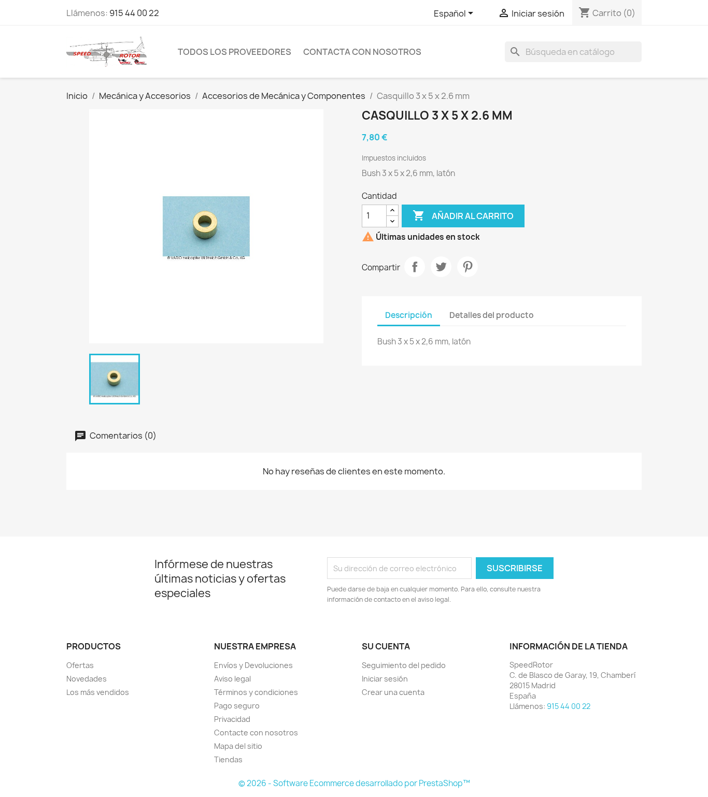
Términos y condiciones (256, 692)
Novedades (86, 679)
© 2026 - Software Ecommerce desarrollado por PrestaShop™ (354, 783)
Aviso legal (232, 679)
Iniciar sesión (385, 679)
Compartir (414, 266)
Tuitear (441, 266)
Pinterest (467, 266)
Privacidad (232, 719)
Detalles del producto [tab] (491, 315)
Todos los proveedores (234, 51)
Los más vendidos (97, 692)
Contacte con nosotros (256, 732)
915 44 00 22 (134, 13)
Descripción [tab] (408, 315)
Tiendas (228, 759)
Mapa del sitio (238, 746)
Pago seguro (237, 706)
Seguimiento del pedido (404, 665)
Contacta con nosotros (362, 51)
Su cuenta (386, 646)
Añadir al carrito (463, 215)
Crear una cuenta (393, 692)
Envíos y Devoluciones (253, 665)
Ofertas (80, 665)
